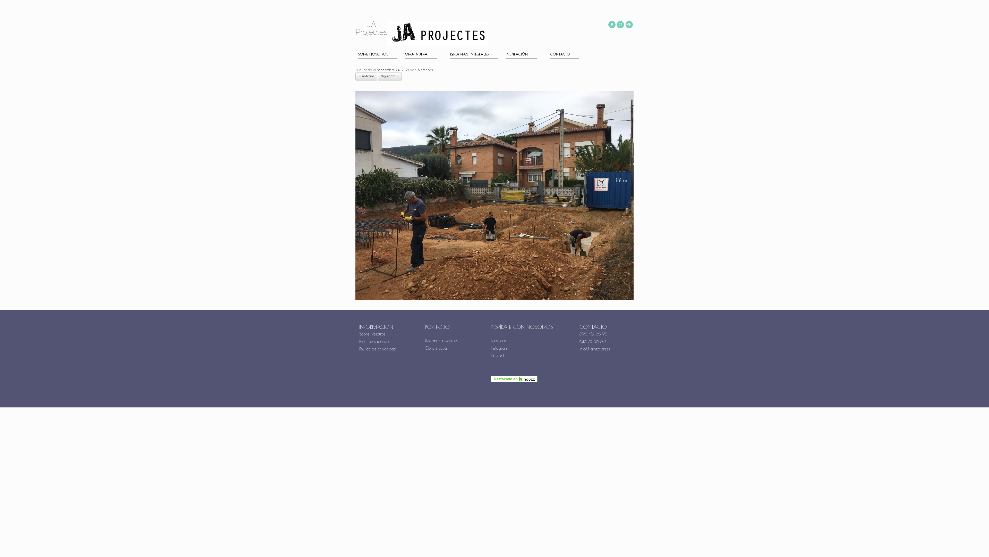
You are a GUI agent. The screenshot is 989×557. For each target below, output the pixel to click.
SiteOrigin (504, 397)
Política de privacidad (377, 349)
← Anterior (366, 76)
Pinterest (497, 355)
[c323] (494, 298)
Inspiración (517, 54)
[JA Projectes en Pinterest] (629, 24)
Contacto (560, 54)
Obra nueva (416, 54)
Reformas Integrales (469, 54)
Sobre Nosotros (372, 334)
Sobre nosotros (373, 54)
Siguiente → (390, 76)
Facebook (499, 340)
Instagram (499, 348)
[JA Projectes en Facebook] (612, 24)
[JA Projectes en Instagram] (620, 24)
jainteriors (425, 70)
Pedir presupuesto (374, 341)
